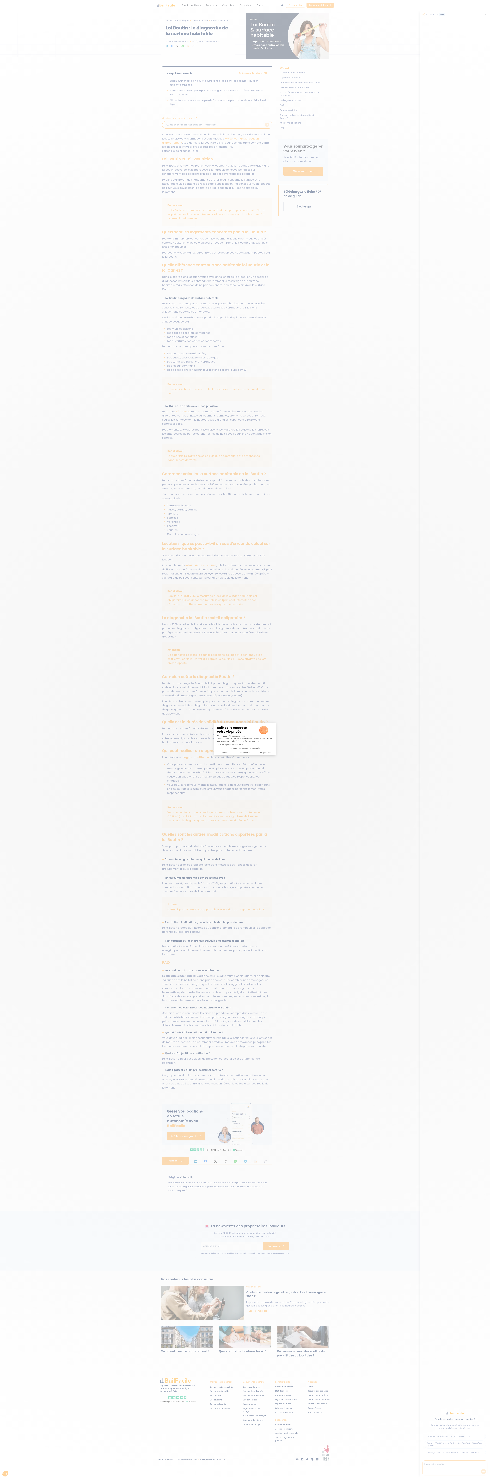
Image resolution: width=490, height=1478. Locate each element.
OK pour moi (265, 752)
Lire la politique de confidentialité (230, 744)
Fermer (225, 752)
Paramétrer (245, 752)
